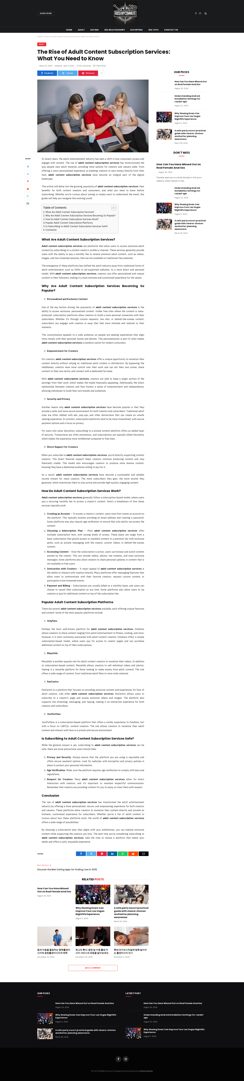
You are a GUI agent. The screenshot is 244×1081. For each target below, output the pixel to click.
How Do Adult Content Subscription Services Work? (72, 219)
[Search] (205, 13)
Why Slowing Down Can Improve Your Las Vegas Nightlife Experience (90, 911)
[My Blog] (125, 13)
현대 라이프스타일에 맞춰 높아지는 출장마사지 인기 (130, 951)
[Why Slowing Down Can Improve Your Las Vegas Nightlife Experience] (93, 894)
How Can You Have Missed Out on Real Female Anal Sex (54, 890)
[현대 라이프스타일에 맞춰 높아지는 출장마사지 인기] (131, 936)
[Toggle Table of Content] (112, 207)
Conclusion (51, 229)
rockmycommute (146, 1071)
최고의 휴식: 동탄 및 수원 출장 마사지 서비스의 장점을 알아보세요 (92, 951)
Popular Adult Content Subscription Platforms (69, 222)
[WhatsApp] (28, 196)
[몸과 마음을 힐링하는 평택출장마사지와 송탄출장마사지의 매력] (54, 936)
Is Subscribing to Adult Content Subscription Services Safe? (76, 226)
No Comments (85, 66)
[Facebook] (28, 166)
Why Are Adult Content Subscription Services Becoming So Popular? (80, 215)
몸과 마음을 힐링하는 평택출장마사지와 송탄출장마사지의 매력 (53, 951)
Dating (94, 29)
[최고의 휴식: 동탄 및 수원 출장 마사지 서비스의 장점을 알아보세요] (93, 936)
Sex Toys (153, 29)
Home (69, 29)
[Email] (28, 203)
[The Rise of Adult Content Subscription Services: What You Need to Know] (93, 116)
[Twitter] (28, 174)
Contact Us (171, 29)
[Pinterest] (28, 181)
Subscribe (46, 13)
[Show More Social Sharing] (101, 73)
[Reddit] (28, 188)
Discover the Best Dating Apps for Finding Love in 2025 (67, 869)
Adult (81, 29)
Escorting (136, 29)
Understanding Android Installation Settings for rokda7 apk (187, 99)
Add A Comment (93, 968)
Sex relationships (114, 29)
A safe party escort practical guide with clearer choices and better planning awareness (131, 912)
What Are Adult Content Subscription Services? (69, 212)
